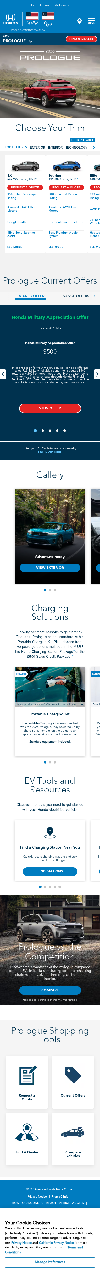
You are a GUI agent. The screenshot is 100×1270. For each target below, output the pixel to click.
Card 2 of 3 (50, 590)
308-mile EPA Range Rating (22, 196)
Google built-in (17, 222)
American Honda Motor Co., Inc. (54, 1189)
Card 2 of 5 (45, 887)
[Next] (97, 374)
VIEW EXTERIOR (50, 567)
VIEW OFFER (50, 408)
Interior (55, 147)
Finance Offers (74, 296)
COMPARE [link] (50, 990)
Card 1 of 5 (40, 887)
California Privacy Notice (56, 1243)
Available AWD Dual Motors (22, 209)
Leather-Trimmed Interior (66, 222)
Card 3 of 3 (55, 590)
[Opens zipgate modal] (79, 21)
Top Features (16, 147)
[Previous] (3, 374)
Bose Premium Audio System (64, 234)
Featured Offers (30, 296)
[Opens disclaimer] (82, 704)
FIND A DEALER (81, 39)
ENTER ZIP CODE (50, 452)
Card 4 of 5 (55, 887)
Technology (76, 147)
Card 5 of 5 (59, 887)
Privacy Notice (37, 1196)
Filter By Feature (82, 140)
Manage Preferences (50, 1262)
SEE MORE (14, 247)
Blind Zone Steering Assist (21, 234)
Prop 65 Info (60, 1196)
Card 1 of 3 (45, 590)
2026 (6, 36)
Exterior (37, 147)
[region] (50, 1239)
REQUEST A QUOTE (25, 187)
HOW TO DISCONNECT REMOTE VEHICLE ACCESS (48, 1203)
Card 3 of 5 (50, 887)
